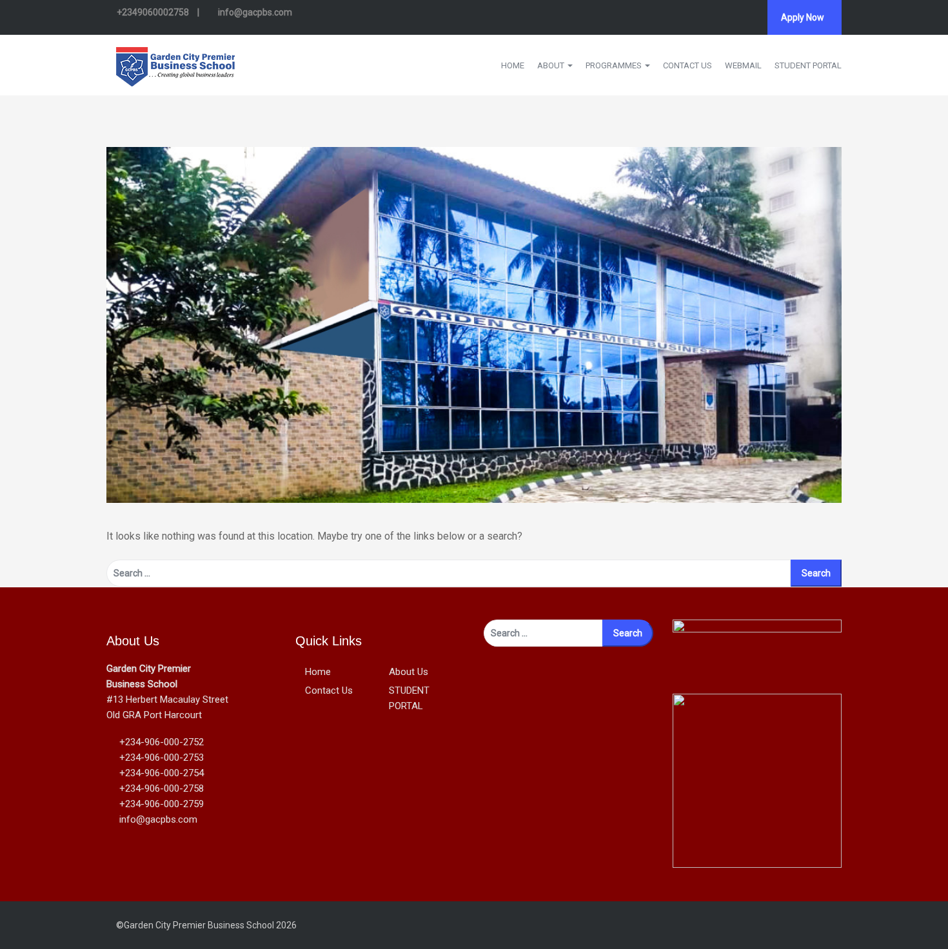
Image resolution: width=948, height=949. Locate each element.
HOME (512, 65)
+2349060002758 (153, 12)
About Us (408, 672)
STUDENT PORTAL (808, 65)
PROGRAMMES (615, 65)
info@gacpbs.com (254, 12)
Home (318, 672)
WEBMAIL (743, 65)
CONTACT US (687, 65)
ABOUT (551, 65)
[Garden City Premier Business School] (175, 64)
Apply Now (802, 17)
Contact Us (329, 690)
